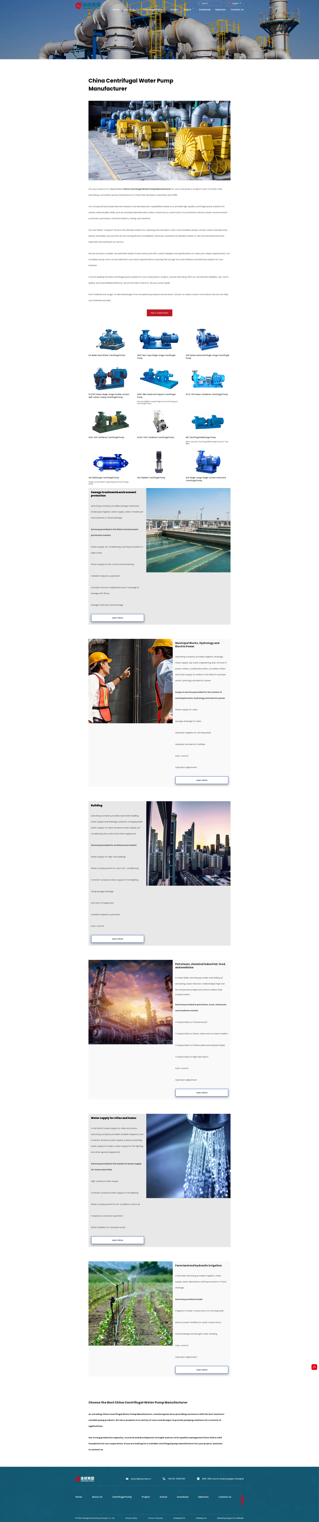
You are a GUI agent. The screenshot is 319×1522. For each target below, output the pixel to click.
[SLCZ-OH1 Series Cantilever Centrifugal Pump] (208, 378)
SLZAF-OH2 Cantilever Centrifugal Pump (155, 437)
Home (159, 30)
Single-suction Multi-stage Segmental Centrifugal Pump (108, 483)
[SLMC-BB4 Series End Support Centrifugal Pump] (159, 378)
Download (182, 1496)
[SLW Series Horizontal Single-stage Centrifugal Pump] (208, 339)
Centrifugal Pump (122, 1496)
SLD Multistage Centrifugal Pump (104, 477)
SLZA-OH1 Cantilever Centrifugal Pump (106, 437)
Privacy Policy (131, 1518)
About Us (97, 1496)
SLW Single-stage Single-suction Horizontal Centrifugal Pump (206, 479)
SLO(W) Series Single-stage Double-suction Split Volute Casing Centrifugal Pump (109, 395)
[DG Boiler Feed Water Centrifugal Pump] (110, 339)
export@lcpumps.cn (141, 1478)
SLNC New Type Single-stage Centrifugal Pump (156, 356)
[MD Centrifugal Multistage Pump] (208, 421)
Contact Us (224, 1496)
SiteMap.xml (201, 1518)
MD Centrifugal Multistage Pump (201, 437)
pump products (106, 1420)
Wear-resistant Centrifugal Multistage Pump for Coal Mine (207, 443)
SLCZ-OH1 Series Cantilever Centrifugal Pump (207, 394)
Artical (163, 1496)
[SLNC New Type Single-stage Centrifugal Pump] (159, 339)
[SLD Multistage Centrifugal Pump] (110, 462)
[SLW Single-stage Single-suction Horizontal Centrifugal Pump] (208, 462)
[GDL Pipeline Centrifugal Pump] (159, 462)
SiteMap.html (179, 1518)
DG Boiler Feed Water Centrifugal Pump (107, 355)
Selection (203, 1496)
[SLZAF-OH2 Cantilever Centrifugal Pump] (159, 421)
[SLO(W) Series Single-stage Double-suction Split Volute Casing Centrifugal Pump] (110, 378)
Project (146, 1496)
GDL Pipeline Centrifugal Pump (151, 477)
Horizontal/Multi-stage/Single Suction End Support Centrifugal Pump (157, 402)
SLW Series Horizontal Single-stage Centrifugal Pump (207, 356)
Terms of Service (155, 1518)
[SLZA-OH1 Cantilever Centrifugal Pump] (110, 421)
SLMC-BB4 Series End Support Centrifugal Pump (156, 395)
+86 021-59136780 (176, 1478)
